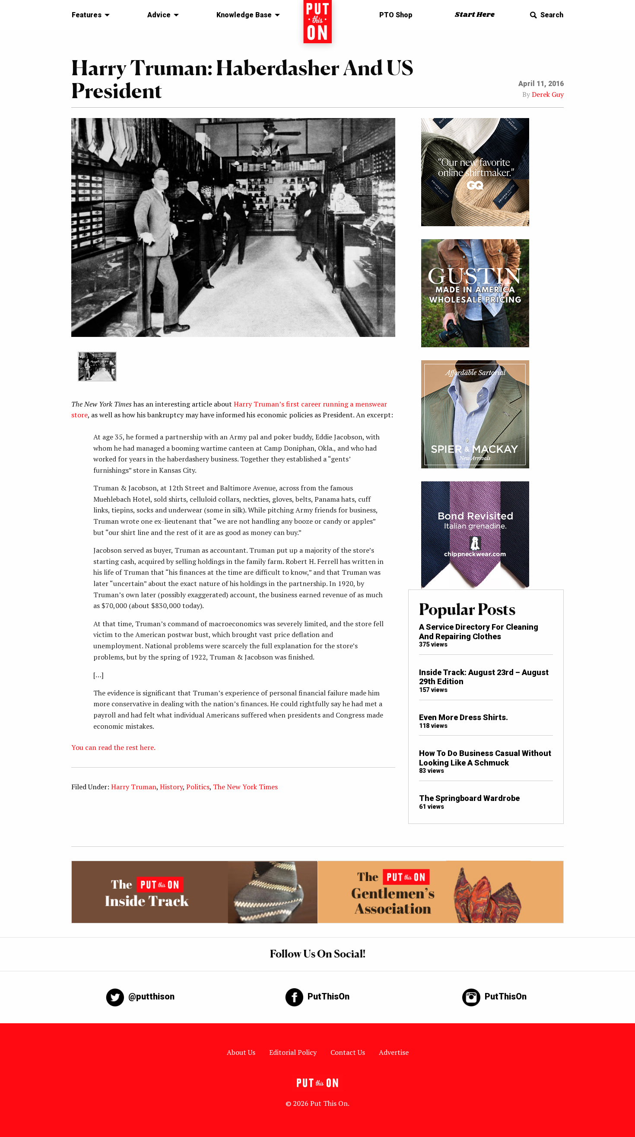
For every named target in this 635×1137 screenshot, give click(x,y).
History (171, 786)
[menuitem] (88, 15)
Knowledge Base (244, 15)
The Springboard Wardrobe (469, 798)
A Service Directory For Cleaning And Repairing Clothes (478, 631)
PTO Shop (396, 15)
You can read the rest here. (114, 747)
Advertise (394, 1052)
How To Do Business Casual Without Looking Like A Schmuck (485, 758)
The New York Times (245, 786)
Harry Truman (133, 786)
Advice (159, 15)
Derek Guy (548, 94)
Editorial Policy (293, 1052)
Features (87, 15)
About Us (241, 1052)
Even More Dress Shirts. (463, 717)
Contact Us (347, 1052)
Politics (198, 786)
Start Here (475, 15)
